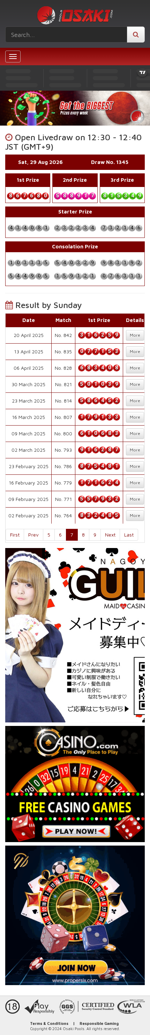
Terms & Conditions (49, 1023)
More (135, 335)
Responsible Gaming (99, 1023)
